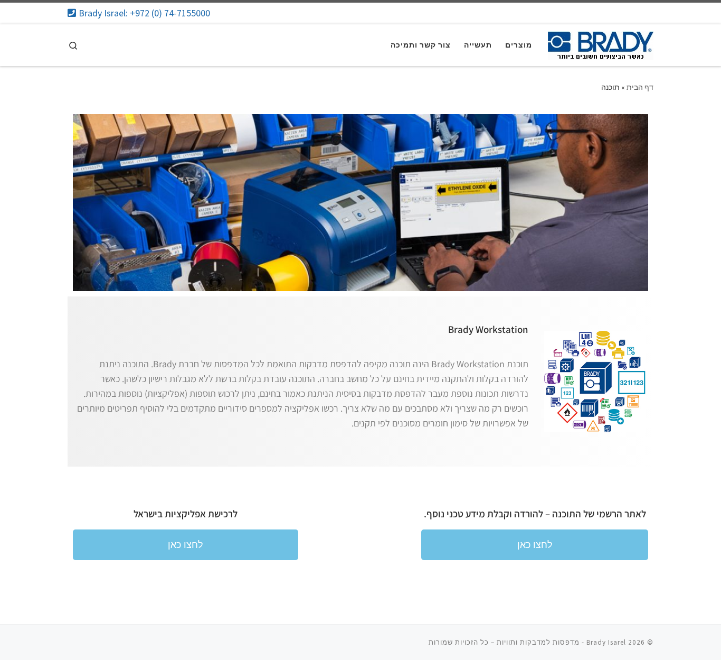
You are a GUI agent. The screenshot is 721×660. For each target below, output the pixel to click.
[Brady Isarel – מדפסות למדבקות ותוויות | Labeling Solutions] (600, 43)
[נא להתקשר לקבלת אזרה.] (140, 13)
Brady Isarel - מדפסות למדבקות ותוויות (561, 642)
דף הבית (640, 87)
